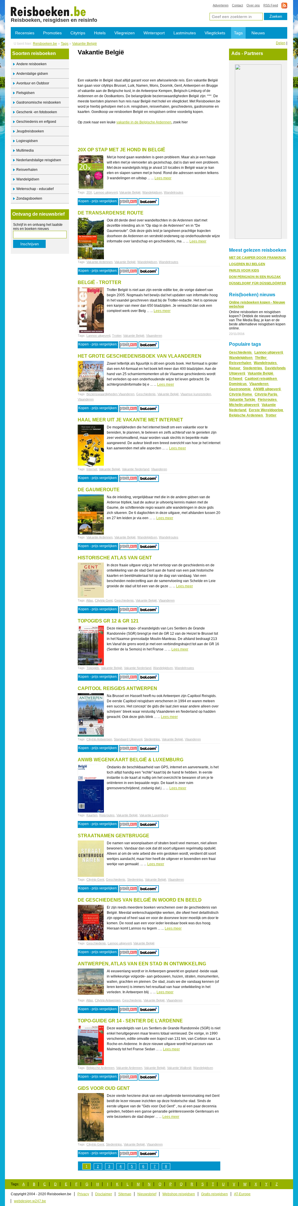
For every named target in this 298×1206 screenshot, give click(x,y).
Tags (238, 33)
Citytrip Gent (104, 600)
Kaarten (91, 815)
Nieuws (258, 33)
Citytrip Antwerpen (99, 739)
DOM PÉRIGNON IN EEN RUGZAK (255, 277)
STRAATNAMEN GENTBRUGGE (113, 835)
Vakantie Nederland (135, 469)
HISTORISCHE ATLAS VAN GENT (115, 557)
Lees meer (163, 178)
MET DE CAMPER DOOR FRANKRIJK (257, 257)
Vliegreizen (124, 33)
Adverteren (220, 5)
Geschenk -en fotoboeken (36, 112)
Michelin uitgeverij (244, 405)
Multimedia (25, 150)
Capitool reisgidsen (261, 379)
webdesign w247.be (30, 1201)
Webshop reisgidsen (178, 1194)
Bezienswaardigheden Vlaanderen (110, 394)
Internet (91, 469)
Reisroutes (107, 815)
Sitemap (124, 1194)
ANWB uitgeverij (267, 389)
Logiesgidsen (27, 141)
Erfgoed (236, 379)
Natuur (235, 368)
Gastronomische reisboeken (38, 102)
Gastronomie (240, 389)
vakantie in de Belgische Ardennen (143, 122)
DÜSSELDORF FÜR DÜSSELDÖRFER (257, 283)
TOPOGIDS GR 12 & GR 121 (108, 620)
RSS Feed (270, 5)
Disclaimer (103, 1194)
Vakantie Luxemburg (153, 815)
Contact (237, 5)
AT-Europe (242, 1194)
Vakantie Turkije (242, 400)
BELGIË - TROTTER (99, 282)
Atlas (89, 600)
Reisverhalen (27, 170)
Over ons (253, 5)
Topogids (92, 668)
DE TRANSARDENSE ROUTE (110, 212)
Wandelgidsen (27, 179)
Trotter (116, 335)
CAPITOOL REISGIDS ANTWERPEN (117, 688)
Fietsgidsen (25, 93)
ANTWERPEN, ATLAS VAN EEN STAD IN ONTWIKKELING (142, 963)
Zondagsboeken (29, 198)
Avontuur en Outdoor (32, 83)
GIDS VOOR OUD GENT (104, 1088)
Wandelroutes (173, 192)
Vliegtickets (215, 33)
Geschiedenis (146, 394)
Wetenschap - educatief (35, 189)
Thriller (261, 358)
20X (89, 192)
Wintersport (154, 33)
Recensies (24, 33)
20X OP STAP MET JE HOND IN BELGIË (121, 149)
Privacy (83, 1194)
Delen (280, 43)
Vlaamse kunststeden (195, 394)
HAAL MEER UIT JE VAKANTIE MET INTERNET (130, 419)
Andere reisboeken (31, 64)
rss (284, 5)
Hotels (100, 33)
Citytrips (77, 33)
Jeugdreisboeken (30, 131)
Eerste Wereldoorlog (266, 410)
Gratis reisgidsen (214, 1194)
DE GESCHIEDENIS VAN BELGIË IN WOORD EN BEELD (140, 900)
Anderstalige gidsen (32, 74)
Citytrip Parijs (266, 394)
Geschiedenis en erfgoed (36, 122)
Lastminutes (184, 33)
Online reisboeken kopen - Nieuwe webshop (257, 304)
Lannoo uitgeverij (106, 192)
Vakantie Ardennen (99, 262)
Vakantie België (48, 11)
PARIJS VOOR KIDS (244, 270)
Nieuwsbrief (146, 1194)
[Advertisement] (146, 69)
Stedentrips (152, 739)
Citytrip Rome (241, 394)
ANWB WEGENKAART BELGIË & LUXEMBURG (130, 759)
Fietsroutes (268, 400)
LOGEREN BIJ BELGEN (247, 264)
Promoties (52, 33)
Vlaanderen (154, 335)
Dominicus (238, 384)
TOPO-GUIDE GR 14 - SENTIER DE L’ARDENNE (130, 1020)
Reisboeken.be (45, 44)
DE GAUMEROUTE (99, 489)
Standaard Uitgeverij (128, 739)
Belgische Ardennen (100, 1068)
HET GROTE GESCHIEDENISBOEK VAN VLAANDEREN (139, 356)
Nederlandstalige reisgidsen (38, 160)
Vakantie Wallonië (179, 1068)
